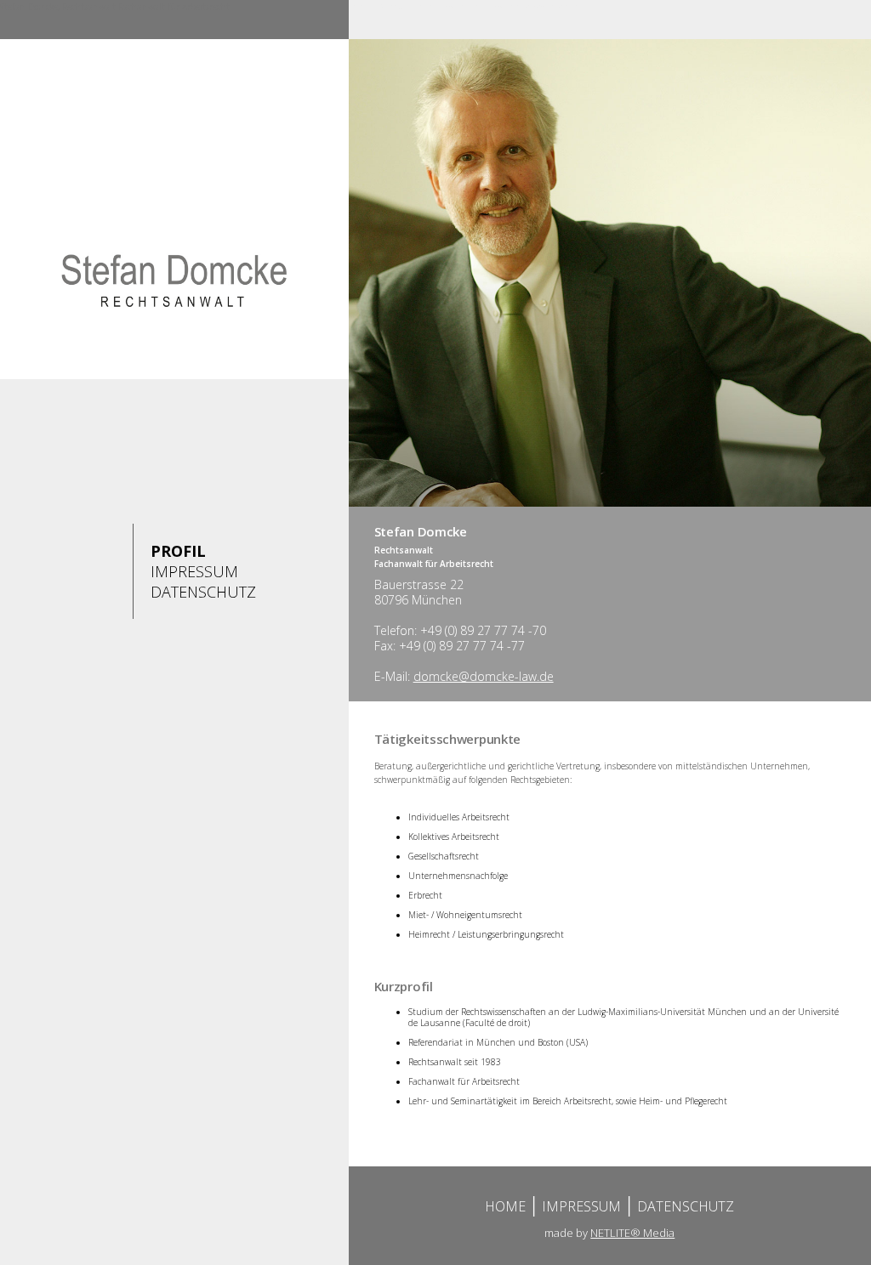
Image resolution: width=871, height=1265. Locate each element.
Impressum (194, 571)
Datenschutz (203, 591)
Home (505, 1206)
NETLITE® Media (632, 1232)
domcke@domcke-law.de (483, 676)
